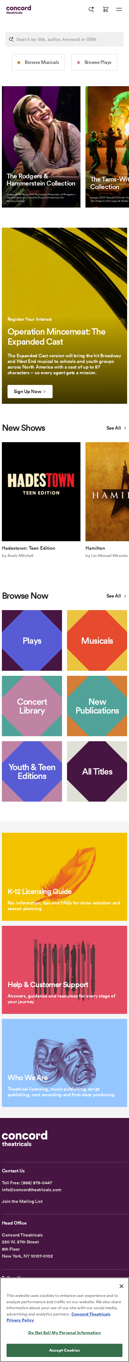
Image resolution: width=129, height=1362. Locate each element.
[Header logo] (17, 9)
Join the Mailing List (22, 1201)
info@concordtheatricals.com (31, 1189)
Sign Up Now (27, 391)
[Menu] (119, 9)
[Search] (91, 9)
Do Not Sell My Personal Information (64, 1332)
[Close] (121, 1286)
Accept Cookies (64, 1350)
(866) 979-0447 (36, 1182)
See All (114, 428)
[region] (64, 1319)
